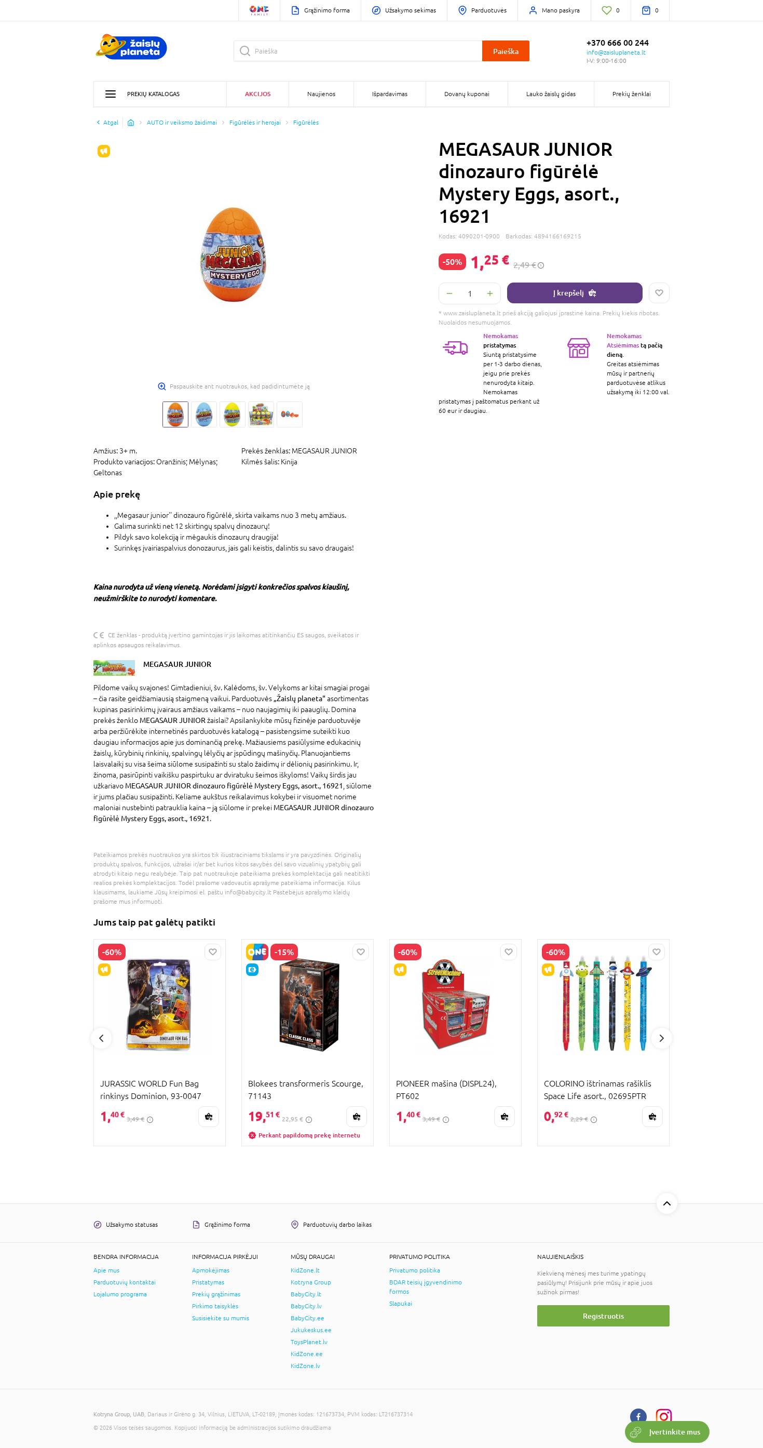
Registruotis (603, 1315)
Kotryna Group (311, 1282)
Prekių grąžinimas (216, 1294)
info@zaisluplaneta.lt (616, 52)
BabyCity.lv (306, 1306)
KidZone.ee (307, 1354)
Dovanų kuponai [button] (466, 94)
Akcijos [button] (257, 94)
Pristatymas (208, 1282)
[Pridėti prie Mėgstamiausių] (659, 293)
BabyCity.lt (306, 1294)
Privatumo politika (414, 1270)
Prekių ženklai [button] (631, 94)
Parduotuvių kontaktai (124, 1282)
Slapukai (400, 1303)
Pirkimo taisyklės (215, 1306)
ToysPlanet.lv (309, 1342)
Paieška (506, 51)
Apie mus (106, 1270)
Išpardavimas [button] (389, 94)
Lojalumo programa (120, 1294)
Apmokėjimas (210, 1270)
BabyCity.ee (307, 1318)
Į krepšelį (568, 292)
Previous (101, 1038)
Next (661, 1038)
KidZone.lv (305, 1366)
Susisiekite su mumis (220, 1318)
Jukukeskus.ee (311, 1330)
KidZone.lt (305, 1270)
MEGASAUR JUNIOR (177, 664)
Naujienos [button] (321, 94)
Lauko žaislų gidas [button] (551, 94)
